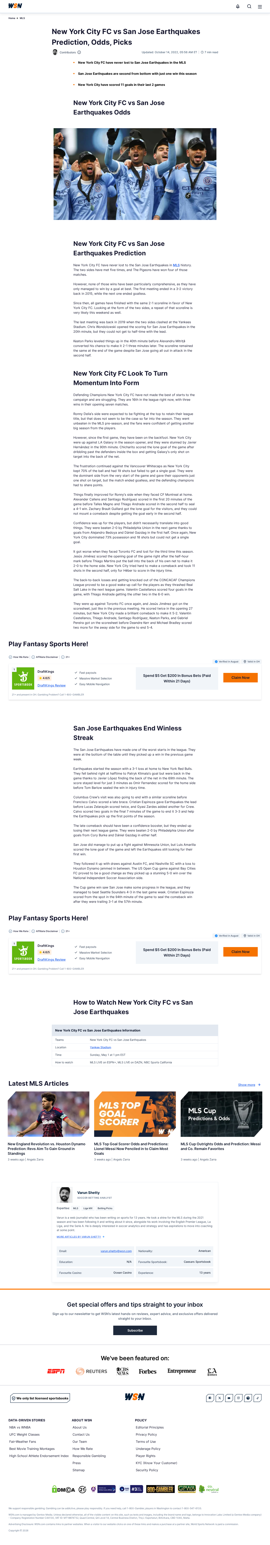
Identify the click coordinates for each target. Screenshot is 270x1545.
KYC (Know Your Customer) (156, 1463)
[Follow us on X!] (220, 1398)
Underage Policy (148, 1449)
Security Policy (147, 1470)
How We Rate (83, 1449)
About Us (80, 1427)
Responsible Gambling (89, 1456)
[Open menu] (260, 6)
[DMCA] (63, 1489)
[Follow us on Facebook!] (210, 1398)
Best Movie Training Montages (32, 1449)
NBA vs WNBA (20, 1427)
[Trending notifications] (238, 6)
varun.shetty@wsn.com (116, 1251)
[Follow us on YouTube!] (229, 1398)
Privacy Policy (146, 1434)
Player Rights (145, 1456)
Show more (246, 1085)
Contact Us (81, 1434)
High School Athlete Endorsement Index (39, 1456)
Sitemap (79, 1470)
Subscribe (135, 1330)
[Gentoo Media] (131, 1489)
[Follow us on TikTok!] (258, 1398)
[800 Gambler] (160, 1489)
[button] (260, 6)
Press (77, 1463)
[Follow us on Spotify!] (248, 1398)
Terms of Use (146, 1442)
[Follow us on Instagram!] (239, 1398)
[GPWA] (187, 1489)
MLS (22, 18)
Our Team (80, 1442)
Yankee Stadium (100, 1047)
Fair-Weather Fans (22, 1442)
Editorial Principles (150, 1427)
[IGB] (103, 1489)
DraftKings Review (52, 685)
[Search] (249, 6)
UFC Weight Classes (24, 1434)
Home (11, 18)
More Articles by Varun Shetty (79, 1236)
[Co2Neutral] (208, 1489)
